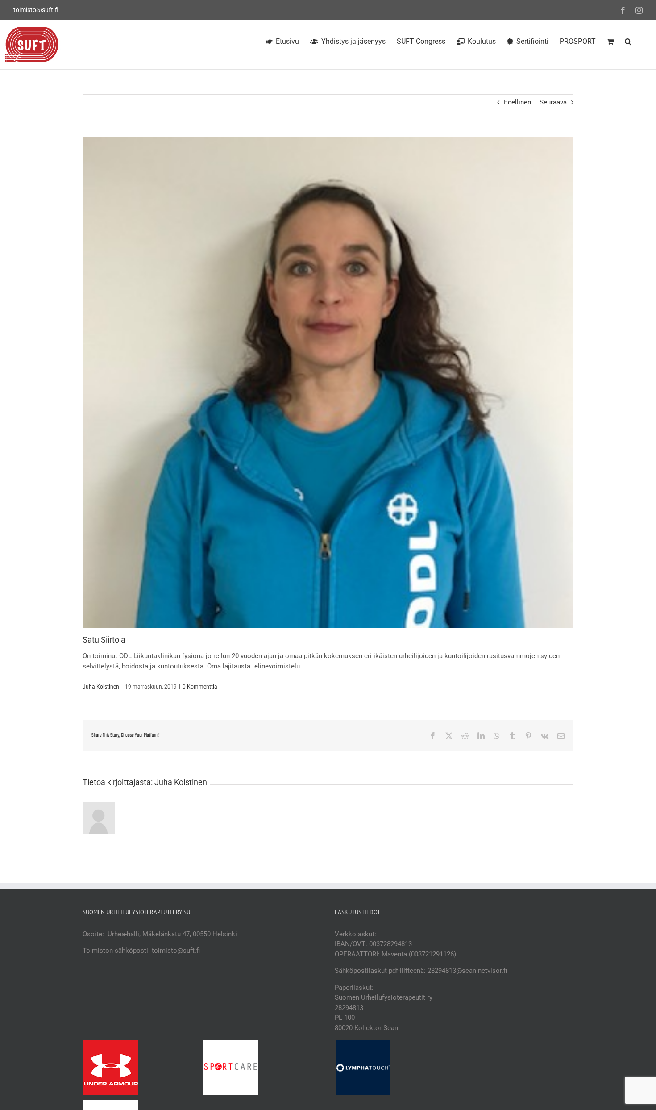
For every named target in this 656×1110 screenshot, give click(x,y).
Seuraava (553, 102)
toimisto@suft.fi (35, 9)
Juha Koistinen (101, 687)
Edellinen (517, 102)
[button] (628, 40)
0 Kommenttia (200, 687)
